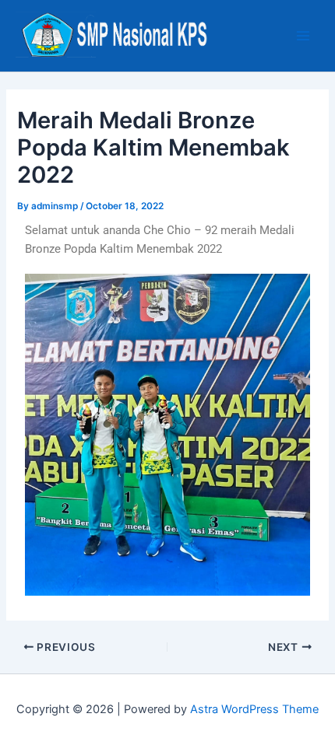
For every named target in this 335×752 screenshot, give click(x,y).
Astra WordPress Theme (254, 709)
